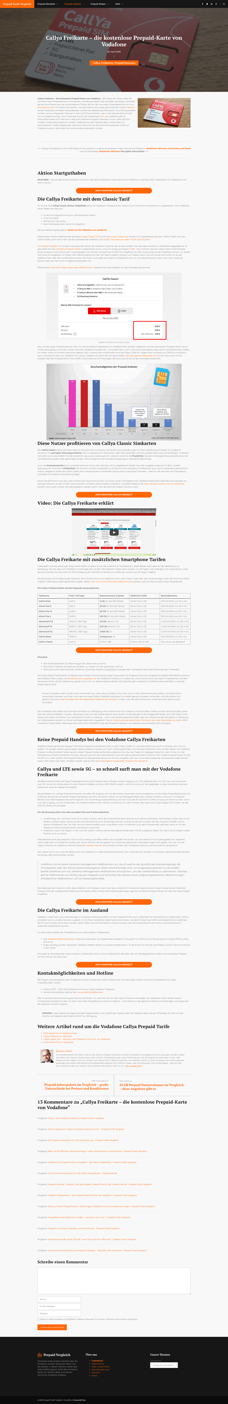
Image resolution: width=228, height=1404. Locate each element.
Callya (96, 62)
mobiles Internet (94, 845)
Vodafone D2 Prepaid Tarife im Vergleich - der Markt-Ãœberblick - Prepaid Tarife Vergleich (92, 1162)
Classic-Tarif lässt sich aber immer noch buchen (126, 239)
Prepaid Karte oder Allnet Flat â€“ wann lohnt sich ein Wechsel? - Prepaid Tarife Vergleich (92, 1239)
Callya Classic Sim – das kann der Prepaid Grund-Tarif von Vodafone (76, 1039)
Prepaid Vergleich (49, 246)
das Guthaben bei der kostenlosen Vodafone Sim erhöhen (89, 699)
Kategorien (155, 1360)
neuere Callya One (119, 236)
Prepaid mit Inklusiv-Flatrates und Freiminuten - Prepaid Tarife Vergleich (84, 1228)
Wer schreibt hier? (133, 1066)
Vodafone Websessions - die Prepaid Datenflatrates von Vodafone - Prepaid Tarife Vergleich (92, 1195)
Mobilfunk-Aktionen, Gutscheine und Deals (168, 148)
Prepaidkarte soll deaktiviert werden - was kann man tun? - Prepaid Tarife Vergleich (89, 1217)
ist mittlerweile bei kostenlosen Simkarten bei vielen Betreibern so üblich (146, 720)
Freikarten (107, 62)
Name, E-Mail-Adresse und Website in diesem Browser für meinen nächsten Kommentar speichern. (89, 1319)
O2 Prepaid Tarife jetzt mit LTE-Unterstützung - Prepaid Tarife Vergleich (83, 1140)
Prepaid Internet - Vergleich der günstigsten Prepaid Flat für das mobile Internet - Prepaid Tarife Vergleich (100, 1184)
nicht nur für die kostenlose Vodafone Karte (111, 581)
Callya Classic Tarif (91, 236)
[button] (224, 4)
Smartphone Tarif (46, 107)
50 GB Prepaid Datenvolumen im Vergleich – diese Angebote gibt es (151, 1087)
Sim (102, 116)
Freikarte (130, 107)
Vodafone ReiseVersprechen (61, 939)
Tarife (132, 249)
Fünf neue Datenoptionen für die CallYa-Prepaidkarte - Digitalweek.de (82, 1173)
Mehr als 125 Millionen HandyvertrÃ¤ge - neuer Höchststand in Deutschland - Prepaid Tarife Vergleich (97, 1151)
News (94, 1375)
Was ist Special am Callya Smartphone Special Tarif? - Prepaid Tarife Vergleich (86, 1129)
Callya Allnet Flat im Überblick (58, 1042)
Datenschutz (98, 1363)
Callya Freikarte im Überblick (57, 1036)
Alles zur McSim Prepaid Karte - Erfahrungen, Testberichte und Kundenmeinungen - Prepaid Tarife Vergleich (101, 1206)
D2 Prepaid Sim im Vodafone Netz (60, 1033)
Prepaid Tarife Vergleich (17, 4)
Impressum (97, 1360)
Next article (125, 1081)
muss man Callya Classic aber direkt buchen (71, 267)
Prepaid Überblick (46, 4)
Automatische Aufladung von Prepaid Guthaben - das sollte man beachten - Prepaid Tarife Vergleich (97, 1250)
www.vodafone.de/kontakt (90, 992)
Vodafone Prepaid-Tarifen (68, 249)
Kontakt (96, 1372)
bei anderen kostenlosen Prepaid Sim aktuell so (124, 761)
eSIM (117, 4)
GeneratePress (80, 1400)
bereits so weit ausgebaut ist (82, 678)
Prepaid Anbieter (73, 4)
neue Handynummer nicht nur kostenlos (164, 484)
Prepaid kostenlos (125, 62)
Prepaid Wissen (98, 4)
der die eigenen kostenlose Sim (141, 355)
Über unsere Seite (100, 1366)
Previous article (100, 1081)
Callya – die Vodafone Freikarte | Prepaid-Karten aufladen (76, 1118)
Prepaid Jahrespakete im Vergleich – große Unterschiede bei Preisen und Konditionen (76, 1086)
